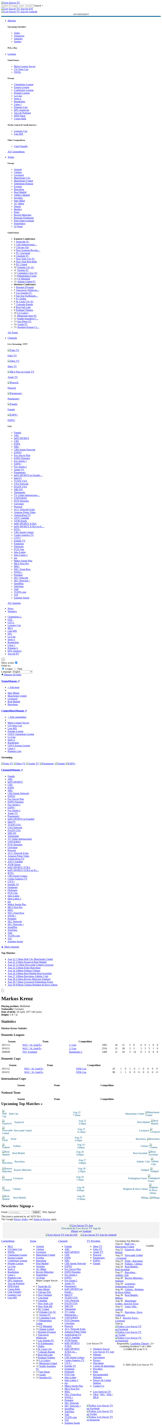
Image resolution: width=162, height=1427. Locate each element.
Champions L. (15, 616)
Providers (98, 1369)
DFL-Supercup (21, 110)
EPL (10, 633)
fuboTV (18, 478)
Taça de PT (13, 653)
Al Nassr (18, 226)
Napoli (17, 206)
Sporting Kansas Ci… (28, 327)
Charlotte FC (22, 256)
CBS (16, 441)
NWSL (17, 72)
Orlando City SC (25, 267)
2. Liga (72, 1045)
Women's (12, 611)
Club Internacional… (26, 244)
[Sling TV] (20, 763)
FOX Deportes (21, 501)
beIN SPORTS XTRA (25, 523)
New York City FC (25, 258)
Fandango (19, 543)
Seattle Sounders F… (27, 318)
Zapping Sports (21, 597)
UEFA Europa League (19, 745)
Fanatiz (17, 432)
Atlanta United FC (26, 281)
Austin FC (22, 324)
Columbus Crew (47, 1317)
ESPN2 (18, 452)
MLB (96, 1397)
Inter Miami (44, 1289)
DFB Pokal (19, 115)
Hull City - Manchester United (125, 1245)
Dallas (41, 1346)
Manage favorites (12, 674)
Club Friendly (21, 146)
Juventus (18, 198)
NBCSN (18, 489)
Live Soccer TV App (103, 1351)
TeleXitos (19, 586)
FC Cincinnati (23, 253)
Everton (18, 186)
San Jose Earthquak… (27, 295)
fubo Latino (20, 552)
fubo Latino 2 (21, 555)
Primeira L (13, 648)
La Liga (18, 95)
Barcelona (19, 189)
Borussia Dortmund (24, 217)
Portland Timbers (24, 310)
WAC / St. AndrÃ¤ (32, 1045)
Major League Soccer (24, 66)
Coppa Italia (20, 118)
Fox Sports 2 (20, 466)
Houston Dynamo (25, 287)
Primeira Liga (21, 107)
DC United (21, 264)
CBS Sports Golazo (24, 532)
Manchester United (23, 180)
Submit (36, 1212)
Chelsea (18, 172)
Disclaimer (98, 1363)
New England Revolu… (28, 250)
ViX (16, 595)
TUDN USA (20, 481)
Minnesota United (48, 1363)
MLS (10, 628)
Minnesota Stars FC (27, 315)
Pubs (95, 1371)
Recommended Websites (100, 1376)
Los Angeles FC (24, 293)
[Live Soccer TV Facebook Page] (129, 1329)
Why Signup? (49, 1212)
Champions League (23, 84)
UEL (10, 619)
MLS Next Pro (21, 563)
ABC (16, 435)
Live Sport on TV (102, 1391)
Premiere (18, 575)
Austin (42, 1374)
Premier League (22, 93)
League (9, 668)
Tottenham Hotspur (23, 183)
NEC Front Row (22, 569)
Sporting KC (45, 1377)
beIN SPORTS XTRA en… (72, 1350)
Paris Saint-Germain (24, 220)
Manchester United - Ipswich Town (126, 1302)
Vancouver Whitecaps (42, 1336)
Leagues (12, 54)
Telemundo (19, 492)
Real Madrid (20, 192)
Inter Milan (19, 200)
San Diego (44, 1372)
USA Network (21, 483)
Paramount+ (20, 472)
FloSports (19, 546)
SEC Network (21, 577)
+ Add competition (17, 717)
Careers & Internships (104, 1366)
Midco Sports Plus (23, 560)
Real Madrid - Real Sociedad (127, 1268)
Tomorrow (19, 35)
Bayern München (22, 215)
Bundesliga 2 (75, 1052)
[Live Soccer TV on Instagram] (129, 1340)
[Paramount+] (47, 763)
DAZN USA (20, 486)
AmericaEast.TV (22, 515)
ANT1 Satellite (21, 518)
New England (45, 1295)
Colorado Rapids (24, 304)
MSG (16, 566)
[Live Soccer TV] (10, 2)
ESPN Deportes (22, 458)
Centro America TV (24, 535)
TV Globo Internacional (20, 839)
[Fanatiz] (60, 763)
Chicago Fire (22, 247)
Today (17, 33)
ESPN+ (18, 464)
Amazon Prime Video (25, 512)
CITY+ (17, 538)
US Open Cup (21, 69)
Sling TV (97, 1246)
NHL (109, 1394)
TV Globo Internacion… (71, 1313)
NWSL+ (18, 572)
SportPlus (19, 583)
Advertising (99, 1357)
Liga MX (18, 134)
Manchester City (22, 178)
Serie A (17, 98)
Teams (11, 157)
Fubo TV (97, 1249)
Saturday (18, 38)
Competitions (8, 710)
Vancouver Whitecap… (27, 290)
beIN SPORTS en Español (21, 819)
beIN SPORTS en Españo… (28, 475)
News (10, 608)
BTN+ (17, 529)
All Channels (14, 603)
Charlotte (42, 1300)
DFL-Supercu (15, 651)
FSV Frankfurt (29, 1052)
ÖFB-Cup (81, 1068)
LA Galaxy (22, 313)
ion (15, 558)
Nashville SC (22, 241)
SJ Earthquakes (45, 1343)
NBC (16, 446)
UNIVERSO (20, 498)
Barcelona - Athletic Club (125, 1274)
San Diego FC (24, 321)
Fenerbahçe (19, 223)
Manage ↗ (14, 681)
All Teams (13, 332)
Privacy (97, 1360)
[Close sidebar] (2, 990)
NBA (95, 1394)
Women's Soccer (101, 1349)
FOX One (19, 549)
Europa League (21, 87)
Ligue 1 (18, 104)
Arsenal (18, 169)
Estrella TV (19, 540)
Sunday (18, 41)
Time (19, 668)
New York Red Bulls (26, 261)
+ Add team (13, 687)
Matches (12, 20)
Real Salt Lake (23, 307)
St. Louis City (45, 1349)
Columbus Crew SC (27, 273)
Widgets (97, 1354)
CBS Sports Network (24, 449)
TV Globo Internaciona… (27, 495)
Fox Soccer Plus (22, 455)
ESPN (17, 444)
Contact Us (98, 1386)
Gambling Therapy (139, 1343)
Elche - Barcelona (134, 1261)
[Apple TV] (32, 763)
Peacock (18, 506)
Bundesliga (19, 101)
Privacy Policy (21, 1219)
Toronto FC (23, 270)
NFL (102, 1394)
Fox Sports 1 (20, 461)
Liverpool (19, 175)
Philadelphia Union (27, 276)
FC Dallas (21, 298)
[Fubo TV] (7, 763)
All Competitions (16, 151)
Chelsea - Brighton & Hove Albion (129, 1291)
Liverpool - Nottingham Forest (125, 1285)
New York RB (45, 1306)
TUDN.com (20, 592)
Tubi (16, 589)
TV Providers (93, 1241)
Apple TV (19, 469)
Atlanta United (46, 1329)
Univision (19, 503)
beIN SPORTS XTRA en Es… (23, 870)
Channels (12, 338)
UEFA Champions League (21, 734)
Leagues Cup (20, 131)
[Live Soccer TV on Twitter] (129, 1335)
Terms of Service (41, 1219)
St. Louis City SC (25, 301)
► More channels (10, 946)
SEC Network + (22, 580)
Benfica (18, 209)
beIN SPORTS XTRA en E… (29, 526)
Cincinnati (43, 1297)
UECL (11, 622)
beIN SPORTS (21, 438)
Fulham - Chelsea (133, 1263)
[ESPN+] (70, 763)
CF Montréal (23, 278)
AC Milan (19, 203)
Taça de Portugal (22, 113)
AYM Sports (20, 520)
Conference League (24, 90)
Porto (16, 212)
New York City (45, 1303)
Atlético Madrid (22, 195)
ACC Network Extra (24, 509)
